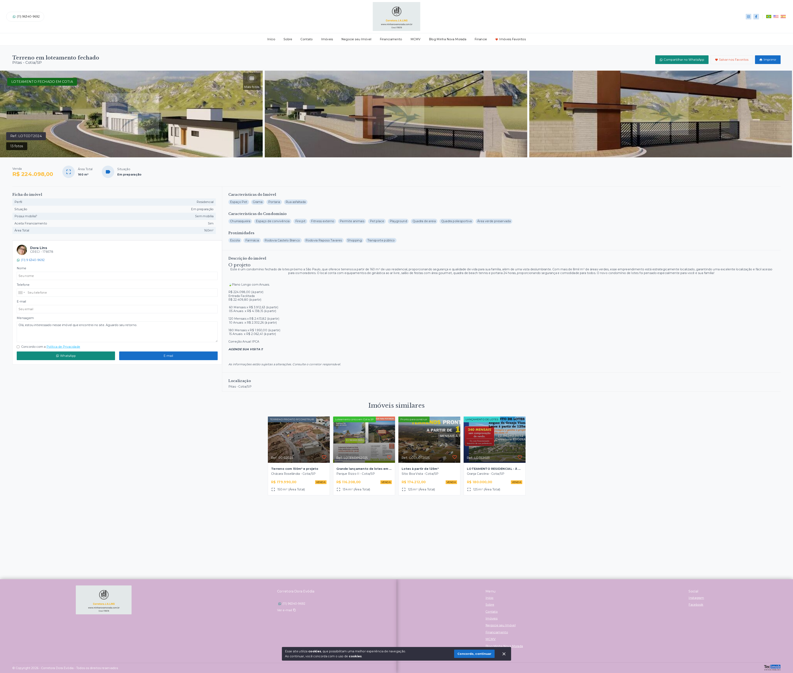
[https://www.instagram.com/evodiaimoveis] (748, 16)
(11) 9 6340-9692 (33, 260)
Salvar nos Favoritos (734, 60)
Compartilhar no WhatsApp (684, 60)
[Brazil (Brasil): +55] (21, 293)
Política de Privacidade (63, 347)
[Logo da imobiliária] (104, 599)
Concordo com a (50, 347)
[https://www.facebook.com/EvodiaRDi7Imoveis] (756, 16)
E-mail (168, 356)
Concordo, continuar (474, 654)
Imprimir (769, 60)
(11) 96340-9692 (28, 16)
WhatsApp (68, 356)
